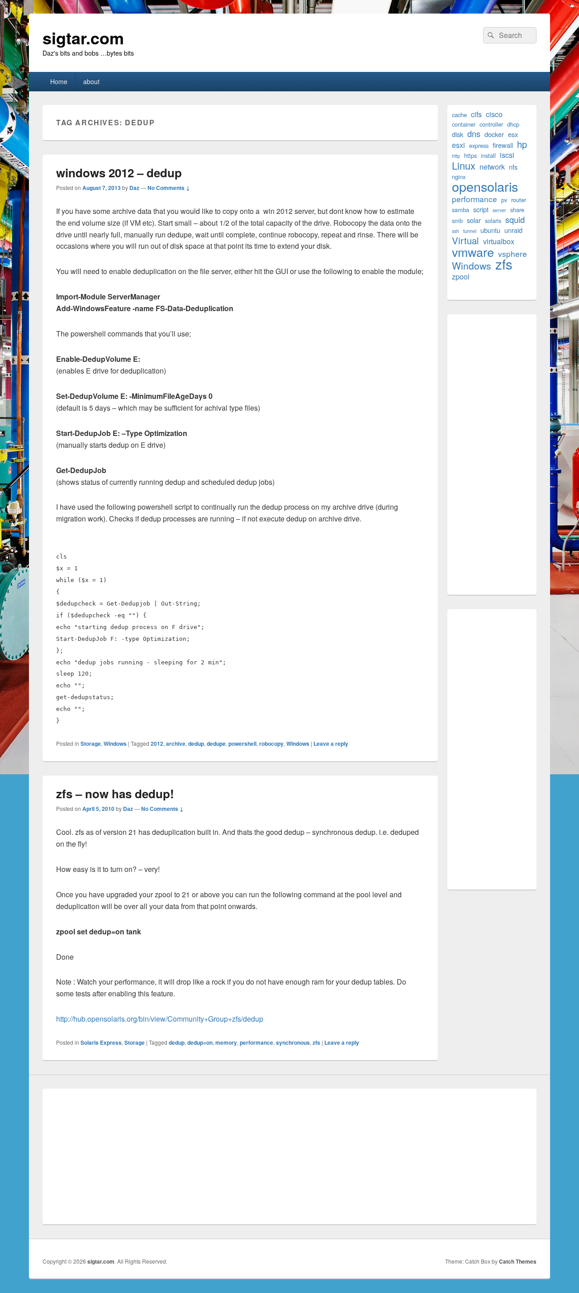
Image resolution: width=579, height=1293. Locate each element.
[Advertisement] (492, 454)
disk (457, 134)
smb (457, 220)
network (492, 166)
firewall (503, 145)
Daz (134, 188)
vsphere (512, 253)
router (518, 199)
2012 (157, 743)
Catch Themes (517, 1261)
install (488, 155)
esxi (458, 145)
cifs (476, 114)
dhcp (513, 124)
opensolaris (485, 186)
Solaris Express (101, 1042)
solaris (493, 220)
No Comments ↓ (168, 188)
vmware (473, 251)
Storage (91, 743)
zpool (461, 276)
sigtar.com (83, 37)
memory (226, 1042)
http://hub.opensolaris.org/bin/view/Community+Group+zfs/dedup (159, 1019)
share (517, 209)
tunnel (469, 230)
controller (491, 124)
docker (494, 134)
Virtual (465, 240)
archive (175, 743)
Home (58, 81)
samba (460, 209)
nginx (458, 176)
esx (513, 134)
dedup (196, 743)
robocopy (271, 743)
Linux (463, 165)
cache (459, 114)
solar (474, 220)
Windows (115, 743)
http (456, 155)
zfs (316, 1042)
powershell (242, 743)
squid (515, 219)
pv (504, 199)
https (470, 155)
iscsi (507, 155)
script (481, 209)
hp (522, 144)
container (463, 124)
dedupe (216, 743)
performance (256, 1042)
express (479, 145)
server (499, 210)
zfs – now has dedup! (115, 793)
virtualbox (498, 241)
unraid (513, 230)
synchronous (293, 1042)
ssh (455, 230)
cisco (494, 114)
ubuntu (490, 230)
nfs (513, 166)
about (91, 81)
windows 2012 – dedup (119, 172)
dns (473, 133)
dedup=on (200, 1042)
